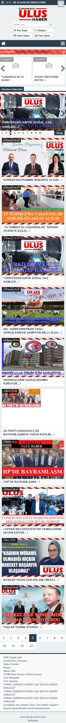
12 (22, 645)
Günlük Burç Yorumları (15, 660)
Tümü (59, 133)
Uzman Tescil (39, 717)
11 (13, 645)
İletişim (41, 30)
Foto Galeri (44, 36)
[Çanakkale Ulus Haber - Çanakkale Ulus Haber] (33, 13)
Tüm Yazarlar (10, 681)
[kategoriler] (63, 43)
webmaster (33, 720)
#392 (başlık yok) (12, 657)
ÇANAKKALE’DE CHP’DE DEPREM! (32, 52)
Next (63, 67)
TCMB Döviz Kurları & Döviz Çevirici (22, 674)
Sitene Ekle (9, 671)
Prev (2, 67)
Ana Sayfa (21, 30)
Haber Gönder (11, 664)
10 (40, 133)
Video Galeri (23, 36)
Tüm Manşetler (11, 677)
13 (31, 645)
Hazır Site (24, 717)
